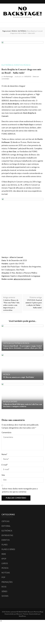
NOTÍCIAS (6, 573)
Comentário (6, 432)
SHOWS (13, 401)
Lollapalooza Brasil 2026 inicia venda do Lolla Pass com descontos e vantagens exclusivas (22, 405)
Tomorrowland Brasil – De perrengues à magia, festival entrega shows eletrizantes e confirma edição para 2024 (22, 347)
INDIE (4, 554)
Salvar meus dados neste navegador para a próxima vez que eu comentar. (20, 490)
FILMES (5, 545)
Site (3, 475)
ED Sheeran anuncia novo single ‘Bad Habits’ (18, 377)
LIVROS (5, 563)
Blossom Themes (22, 614)
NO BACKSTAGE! (22, 11)
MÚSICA (27, 65)
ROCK (4, 587)
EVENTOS (18, 65)
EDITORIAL (6, 526)
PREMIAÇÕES (7, 582)
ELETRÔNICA (7, 65)
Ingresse (36, 276)
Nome (4, 454)
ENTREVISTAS (7, 535)
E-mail (5, 465)
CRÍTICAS (7, 343)
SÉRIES (4, 591)
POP (3, 577)
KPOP (4, 559)
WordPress (22, 616)
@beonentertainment (22, 279)
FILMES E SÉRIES (8, 549)
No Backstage (8, 76)
